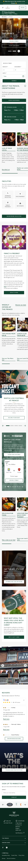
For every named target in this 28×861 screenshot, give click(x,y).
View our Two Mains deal (9, 324)
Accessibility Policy (6, 855)
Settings (21, 448)
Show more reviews (14, 738)
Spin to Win (14, 292)
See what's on (9, 139)
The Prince (5, 838)
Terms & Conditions (11, 858)
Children (17, 66)
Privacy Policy (21, 855)
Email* (4, 789)
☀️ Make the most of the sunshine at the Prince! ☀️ (14, 2)
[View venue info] (25, 87)
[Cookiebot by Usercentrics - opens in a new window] (20, 402)
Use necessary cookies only (14, 457)
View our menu (14, 45)
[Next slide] (22, 486)
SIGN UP (14, 797)
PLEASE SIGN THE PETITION (14, 770)
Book (22, 7)
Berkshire (4, 17)
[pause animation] (19, 51)
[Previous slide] (6, 486)
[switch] (24, 432)
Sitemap (3, 858)
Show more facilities (14, 216)
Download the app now (14, 581)
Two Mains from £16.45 (8, 334)
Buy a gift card (14, 637)
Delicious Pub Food (7, 514)
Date (4, 73)
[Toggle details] (24, 700)
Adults (5, 66)
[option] (10, 681)
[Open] (3, 7)
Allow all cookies (14, 452)
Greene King (6, 842)
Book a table (14, 41)
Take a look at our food (9, 504)
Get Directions (19, 833)
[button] (10, 51)
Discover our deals (20, 305)
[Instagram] (7, 847)
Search (14, 80)
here (5, 286)
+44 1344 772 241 (8, 823)
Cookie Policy (14, 855)
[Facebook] (3, 847)
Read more (6, 719)
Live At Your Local (7, 149)
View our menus (14, 100)
